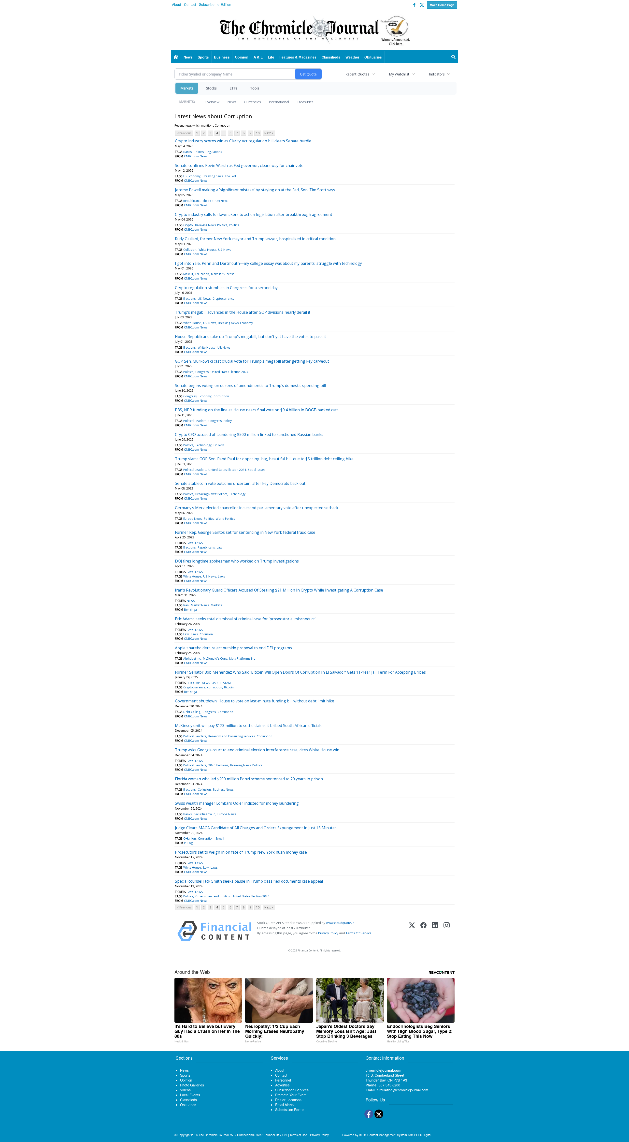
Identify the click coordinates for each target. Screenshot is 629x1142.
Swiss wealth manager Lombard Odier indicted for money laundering (237, 803)
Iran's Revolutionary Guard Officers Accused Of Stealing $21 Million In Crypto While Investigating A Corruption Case (279, 590)
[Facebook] (423, 931)
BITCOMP (193, 683)
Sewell (219, 838)
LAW (190, 543)
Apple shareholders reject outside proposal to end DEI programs (233, 648)
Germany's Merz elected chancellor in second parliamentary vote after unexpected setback (256, 507)
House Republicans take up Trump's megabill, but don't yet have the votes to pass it (250, 336)
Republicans (191, 201)
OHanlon (189, 838)
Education (202, 274)
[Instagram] (447, 931)
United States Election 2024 (229, 372)
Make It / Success (222, 274)
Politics (199, 152)
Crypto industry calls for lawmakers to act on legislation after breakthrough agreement (253, 214)
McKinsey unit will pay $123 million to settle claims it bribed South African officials (248, 725)
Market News (200, 605)
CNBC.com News (195, 156)
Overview (212, 102)
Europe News (192, 519)
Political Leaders (194, 421)
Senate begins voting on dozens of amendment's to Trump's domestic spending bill (250, 385)
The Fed (230, 176)
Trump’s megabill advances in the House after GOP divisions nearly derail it (242, 312)
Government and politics (212, 896)
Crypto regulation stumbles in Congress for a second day (226, 287)
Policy (228, 421)
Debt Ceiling (191, 712)
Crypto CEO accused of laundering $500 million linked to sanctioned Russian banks (249, 434)
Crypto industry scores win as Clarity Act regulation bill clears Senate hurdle (243, 141)
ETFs (233, 88)
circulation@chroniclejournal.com (402, 1089)
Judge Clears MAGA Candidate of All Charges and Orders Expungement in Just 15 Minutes (256, 828)
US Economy (191, 176)
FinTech (219, 445)
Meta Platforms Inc (242, 658)
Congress (202, 372)
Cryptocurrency (223, 299)
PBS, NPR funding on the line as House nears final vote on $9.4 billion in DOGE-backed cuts (257, 410)
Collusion (189, 250)
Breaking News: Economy (235, 323)
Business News (223, 789)
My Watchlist (399, 74)
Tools (254, 88)
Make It (188, 274)
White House (207, 250)
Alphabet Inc (192, 658)
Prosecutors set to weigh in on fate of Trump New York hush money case (241, 852)
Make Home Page (442, 5)
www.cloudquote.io (340, 922)
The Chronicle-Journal (214, 1135)
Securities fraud (204, 814)
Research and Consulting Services (231, 736)
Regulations (214, 152)
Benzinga (190, 610)
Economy (205, 396)
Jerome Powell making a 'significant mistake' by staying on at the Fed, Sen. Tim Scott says (255, 190)
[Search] (453, 57)
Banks (187, 152)
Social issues (256, 470)
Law (219, 547)
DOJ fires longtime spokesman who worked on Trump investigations (237, 561)
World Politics (225, 519)
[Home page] (314, 29)
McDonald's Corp (215, 658)
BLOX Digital (422, 1135)
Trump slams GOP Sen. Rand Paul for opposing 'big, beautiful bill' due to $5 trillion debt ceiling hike (264, 458)
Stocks (211, 88)
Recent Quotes (357, 74)
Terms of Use (298, 1135)
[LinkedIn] (435, 931)
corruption (214, 687)
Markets (186, 88)
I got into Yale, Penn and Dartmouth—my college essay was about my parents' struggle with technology (268, 263)
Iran (186, 605)
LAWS (199, 543)
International (279, 102)
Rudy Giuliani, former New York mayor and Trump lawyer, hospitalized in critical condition (255, 238)
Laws (221, 576)
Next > (268, 133)
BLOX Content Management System (383, 1135)
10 (257, 133)
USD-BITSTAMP (222, 683)
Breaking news (213, 176)
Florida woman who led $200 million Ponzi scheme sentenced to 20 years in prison (249, 779)
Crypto (188, 225)
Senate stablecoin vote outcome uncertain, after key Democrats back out (240, 483)
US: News (221, 201)
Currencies (252, 102)
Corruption (221, 396)
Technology (203, 445)
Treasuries (305, 102)
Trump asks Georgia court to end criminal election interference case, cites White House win (257, 750)
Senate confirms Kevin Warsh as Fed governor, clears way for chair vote (239, 165)
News (231, 102)
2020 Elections (218, 765)
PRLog (188, 843)
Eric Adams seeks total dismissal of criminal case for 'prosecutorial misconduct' (245, 619)
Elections (189, 299)
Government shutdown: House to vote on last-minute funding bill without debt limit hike (254, 701)
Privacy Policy (328, 933)
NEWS (191, 601)
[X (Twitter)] (412, 931)
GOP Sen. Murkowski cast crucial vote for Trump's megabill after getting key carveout (252, 361)
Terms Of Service (359, 933)
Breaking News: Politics (211, 225)
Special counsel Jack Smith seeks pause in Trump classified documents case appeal (249, 881)
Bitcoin (229, 687)
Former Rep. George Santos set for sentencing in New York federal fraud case (245, 532)
